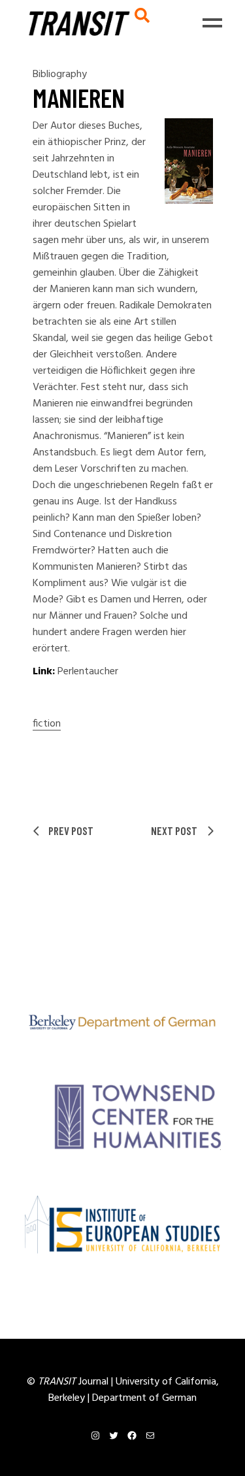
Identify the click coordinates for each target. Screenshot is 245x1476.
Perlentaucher (87, 671)
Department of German (144, 1398)
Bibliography (60, 74)
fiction (47, 724)
